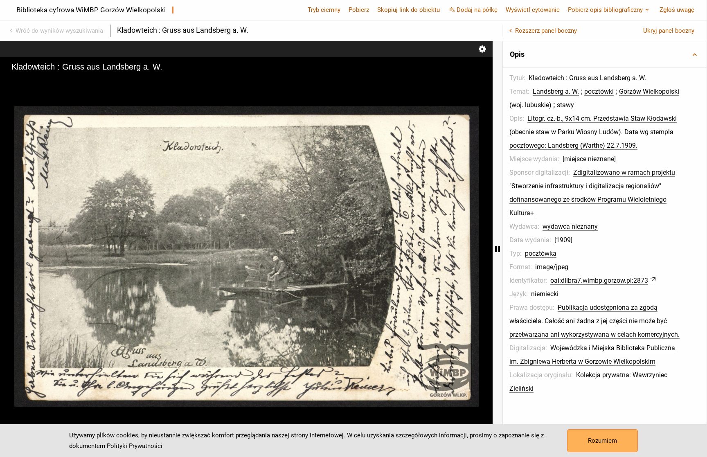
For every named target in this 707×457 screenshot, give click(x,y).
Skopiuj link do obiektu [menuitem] (408, 10)
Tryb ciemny (324, 10)
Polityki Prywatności (134, 446)
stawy (565, 105)
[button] (605, 54)
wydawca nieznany (570, 226)
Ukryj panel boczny (668, 30)
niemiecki (544, 294)
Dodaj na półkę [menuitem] (477, 10)
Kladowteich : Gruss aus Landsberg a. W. (587, 78)
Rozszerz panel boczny (546, 30)
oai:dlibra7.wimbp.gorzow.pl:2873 (599, 280)
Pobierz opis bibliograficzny (605, 10)
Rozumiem (602, 440)
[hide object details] (497, 249)
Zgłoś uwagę (677, 10)
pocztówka (540, 253)
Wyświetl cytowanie (533, 10)
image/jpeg (551, 267)
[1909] (563, 240)
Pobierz (359, 10)
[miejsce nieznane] (589, 159)
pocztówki (599, 91)
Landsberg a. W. (556, 91)
